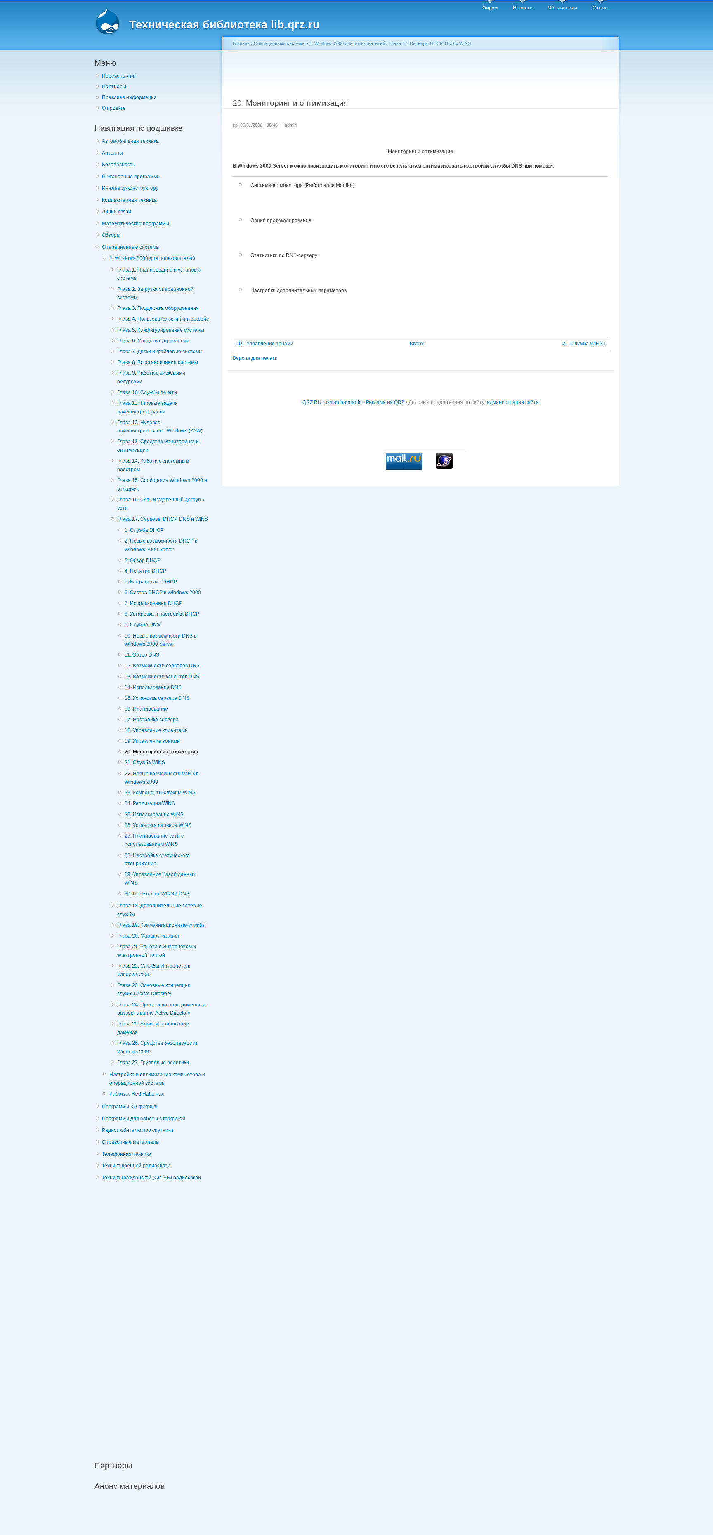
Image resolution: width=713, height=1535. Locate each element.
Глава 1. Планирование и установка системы (159, 274)
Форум (490, 8)
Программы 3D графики (130, 1107)
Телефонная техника (126, 1154)
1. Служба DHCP (144, 530)
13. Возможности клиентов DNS (162, 677)
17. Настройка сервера (152, 720)
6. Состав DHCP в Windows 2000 (163, 592)
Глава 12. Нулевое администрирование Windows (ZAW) (160, 427)
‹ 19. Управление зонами (264, 344)
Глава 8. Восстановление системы (157, 362)
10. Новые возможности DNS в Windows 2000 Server (160, 640)
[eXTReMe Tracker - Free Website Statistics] (444, 467)
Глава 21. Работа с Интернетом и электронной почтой (156, 951)
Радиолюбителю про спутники (137, 1130)
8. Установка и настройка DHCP (162, 614)
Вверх (417, 344)
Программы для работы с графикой (143, 1119)
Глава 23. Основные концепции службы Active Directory (154, 989)
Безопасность (118, 165)
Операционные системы (131, 247)
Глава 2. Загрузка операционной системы (155, 293)
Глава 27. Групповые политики (153, 1062)
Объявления (562, 8)
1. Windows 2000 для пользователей (152, 258)
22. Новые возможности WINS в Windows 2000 (161, 778)
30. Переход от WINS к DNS (157, 894)
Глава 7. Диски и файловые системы (160, 351)
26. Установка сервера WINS (158, 825)
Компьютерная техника (129, 200)
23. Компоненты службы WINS (160, 793)
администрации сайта (513, 402)
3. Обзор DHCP (143, 560)
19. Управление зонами (152, 741)
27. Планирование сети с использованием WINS (154, 840)
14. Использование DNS (153, 687)
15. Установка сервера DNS (157, 698)
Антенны (112, 153)
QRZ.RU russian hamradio (332, 402)
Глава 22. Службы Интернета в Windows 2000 (153, 970)
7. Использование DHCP (153, 603)
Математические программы (135, 224)
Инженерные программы (131, 176)
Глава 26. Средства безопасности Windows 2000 (157, 1047)
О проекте (114, 108)
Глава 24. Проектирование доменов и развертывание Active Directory (161, 1009)
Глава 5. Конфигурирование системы (160, 330)
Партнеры (114, 87)
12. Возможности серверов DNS (162, 665)
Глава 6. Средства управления (153, 341)
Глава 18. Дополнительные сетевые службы (159, 910)
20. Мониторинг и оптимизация (161, 752)
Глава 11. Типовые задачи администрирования (147, 407)
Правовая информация (129, 97)
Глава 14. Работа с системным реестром (153, 465)
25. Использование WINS (154, 814)
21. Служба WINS (145, 762)
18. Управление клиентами (156, 730)
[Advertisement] (156, 1316)
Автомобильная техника (130, 141)
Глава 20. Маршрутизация (148, 936)
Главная (241, 43)
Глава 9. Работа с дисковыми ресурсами (151, 377)
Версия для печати (255, 358)
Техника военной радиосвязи (136, 1166)
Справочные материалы (131, 1142)
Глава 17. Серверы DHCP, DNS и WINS (162, 519)
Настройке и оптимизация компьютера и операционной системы (157, 1079)
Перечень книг (119, 76)
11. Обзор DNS (142, 655)
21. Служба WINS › (584, 344)
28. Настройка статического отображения (157, 860)
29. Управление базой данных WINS (160, 878)
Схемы (601, 8)
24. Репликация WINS (150, 803)
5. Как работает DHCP (151, 582)
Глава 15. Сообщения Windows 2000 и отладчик (162, 484)
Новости (523, 8)
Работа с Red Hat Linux (136, 1094)
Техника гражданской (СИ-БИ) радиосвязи (151, 1178)
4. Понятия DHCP (145, 571)
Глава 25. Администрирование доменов (153, 1028)
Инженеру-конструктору (130, 188)
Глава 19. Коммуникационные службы (161, 925)
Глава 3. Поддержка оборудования (158, 308)
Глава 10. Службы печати (147, 392)
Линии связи (116, 212)
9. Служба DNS (142, 625)
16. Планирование (146, 709)
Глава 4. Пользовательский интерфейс (163, 319)
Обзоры (111, 235)
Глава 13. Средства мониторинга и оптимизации (158, 446)
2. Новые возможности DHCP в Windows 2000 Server (161, 545)
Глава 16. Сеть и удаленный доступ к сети (160, 504)
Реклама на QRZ (385, 402)
